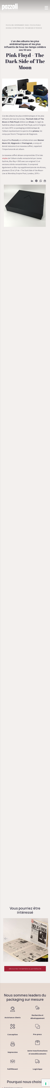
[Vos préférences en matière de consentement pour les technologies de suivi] (45, 1083)
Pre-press (37, 1034)
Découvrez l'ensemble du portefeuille (25, 968)
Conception (12, 1034)
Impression (13, 1052)
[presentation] (6, 938)
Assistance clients (13, 1017)
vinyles (5, 158)
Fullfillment (12, 1069)
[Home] (10, 6)
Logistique (37, 1069)
